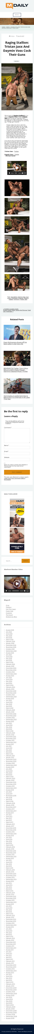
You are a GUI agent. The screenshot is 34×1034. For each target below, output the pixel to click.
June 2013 (9, 908)
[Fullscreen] (25, 173)
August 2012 (10, 927)
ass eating (14, 297)
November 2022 (11, 715)
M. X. (13, 36)
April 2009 (9, 1003)
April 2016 (9, 843)
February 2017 (10, 824)
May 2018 (9, 797)
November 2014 (11, 875)
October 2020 (10, 763)
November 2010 (11, 967)
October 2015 (10, 854)
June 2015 (9, 862)
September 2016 (11, 833)
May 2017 (9, 818)
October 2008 (10, 1014)
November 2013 (11, 898)
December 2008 (11, 1010)
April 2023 (9, 706)
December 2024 (11, 668)
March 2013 (9, 913)
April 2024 (9, 683)
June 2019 (9, 793)
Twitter (16, 151)
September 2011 (11, 948)
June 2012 (9, 930)
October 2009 (10, 991)
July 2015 (9, 860)
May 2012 (9, 932)
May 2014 (9, 887)
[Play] (10, 173)
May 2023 (9, 704)
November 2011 (11, 944)
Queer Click (9, 611)
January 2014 (10, 894)
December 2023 (11, 691)
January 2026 (10, 643)
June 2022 (9, 725)
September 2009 (11, 993)
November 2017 (11, 807)
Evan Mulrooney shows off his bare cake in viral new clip (15, 343)
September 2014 (11, 879)
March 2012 (9, 936)
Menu (17, 15)
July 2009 (9, 997)
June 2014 (9, 885)
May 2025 (9, 658)
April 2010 (9, 980)
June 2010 (9, 976)
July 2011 (8, 951)
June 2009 (9, 999)
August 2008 (10, 1018)
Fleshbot (8, 607)
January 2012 (10, 940)
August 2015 (10, 858)
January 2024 (10, 689)
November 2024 (11, 670)
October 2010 (10, 969)
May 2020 (9, 773)
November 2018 (11, 795)
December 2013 (11, 896)
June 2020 (9, 771)
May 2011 (9, 955)
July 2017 (9, 814)
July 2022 (9, 723)
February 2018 (10, 803)
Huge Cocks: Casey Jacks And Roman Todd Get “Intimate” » (17, 311)
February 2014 (10, 892)
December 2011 (11, 942)
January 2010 (10, 986)
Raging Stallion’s (19, 115)
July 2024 (9, 677)
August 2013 (10, 904)
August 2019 (10, 790)
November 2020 (11, 761)
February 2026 (10, 641)
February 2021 (10, 755)
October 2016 (10, 832)
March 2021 (9, 753)
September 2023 (11, 696)
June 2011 (9, 953)
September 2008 (11, 1016)
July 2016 (9, 837)
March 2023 (9, 708)
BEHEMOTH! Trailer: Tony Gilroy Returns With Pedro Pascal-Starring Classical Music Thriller (16, 369)
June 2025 (9, 656)
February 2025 (10, 664)
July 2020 (9, 769)
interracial (14, 298)
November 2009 (11, 989)
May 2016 (9, 841)
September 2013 (11, 902)
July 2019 (9, 792)
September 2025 (11, 651)
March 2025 (9, 662)
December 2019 (11, 782)
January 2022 (10, 734)
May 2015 (9, 864)
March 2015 (9, 868)
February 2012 (10, 938)
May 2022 (9, 727)
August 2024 (10, 675)
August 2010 (10, 972)
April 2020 (9, 774)
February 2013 (10, 915)
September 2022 (11, 719)
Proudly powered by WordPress (9, 1031)
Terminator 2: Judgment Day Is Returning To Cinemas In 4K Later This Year (17, 397)
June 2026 (9, 634)
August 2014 (10, 881)
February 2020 (10, 778)
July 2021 (9, 746)
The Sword (9, 615)
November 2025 (11, 647)
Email (6, 451)
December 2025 (11, 645)
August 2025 (10, 653)
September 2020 (11, 765)
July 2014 (9, 883)
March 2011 (9, 959)
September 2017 (11, 811)
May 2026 (9, 635)
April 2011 (9, 957)
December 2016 (11, 828)
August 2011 (10, 950)
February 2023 (10, 710)
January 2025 (10, 666)
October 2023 (10, 694)
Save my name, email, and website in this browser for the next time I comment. (16, 466)
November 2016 (11, 830)
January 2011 (10, 963)
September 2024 (11, 674)
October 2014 (10, 877)
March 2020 (10, 776)
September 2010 (11, 970)
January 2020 (10, 780)
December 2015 (11, 851)
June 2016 (9, 839)
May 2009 (9, 1001)
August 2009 (10, 995)
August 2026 (10, 630)
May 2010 (9, 978)
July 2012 (9, 929)
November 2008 (11, 1012)
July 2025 (9, 655)
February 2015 (10, 870)
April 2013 (9, 911)
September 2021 (11, 742)
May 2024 (9, 681)
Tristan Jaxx (23, 299)
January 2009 (10, 1009)
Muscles (20, 298)
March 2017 (9, 822)
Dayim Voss (21, 297)
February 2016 (10, 847)
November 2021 (11, 738)
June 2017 (9, 816)
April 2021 (9, 752)
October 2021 (10, 740)
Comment (8, 427)
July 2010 (9, 974)
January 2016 (10, 849)
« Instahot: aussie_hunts (10, 309)
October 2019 (10, 786)
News (16, 61)
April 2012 (9, 934)
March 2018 (9, 801)
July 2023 (9, 700)
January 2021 (10, 757)
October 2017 (10, 809)
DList (7, 605)
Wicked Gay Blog (11, 617)
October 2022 (10, 717)
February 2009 (10, 1007)
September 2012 (11, 925)
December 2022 (11, 714)
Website (6, 457)
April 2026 (9, 637)
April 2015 (9, 866)
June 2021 (9, 748)
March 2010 (9, 982)
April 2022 (9, 729)
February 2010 (10, 984)
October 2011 (10, 946)
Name (6, 445)
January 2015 (10, 871)
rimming (16, 299)
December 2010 (11, 965)
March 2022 (9, 731)
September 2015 (11, 856)
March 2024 (9, 685)
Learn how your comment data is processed (14, 479)
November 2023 (11, 693)
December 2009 (11, 988)
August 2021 (10, 744)
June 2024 (9, 679)
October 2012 (10, 923)
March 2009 (10, 1005)
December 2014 (11, 873)
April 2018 (9, 799)
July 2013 (9, 906)
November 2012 (11, 921)
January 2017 (10, 826)
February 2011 (10, 961)
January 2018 (10, 805)
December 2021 (11, 736)
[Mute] (22, 173)
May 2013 (9, 910)
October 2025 (10, 649)
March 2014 (9, 891)
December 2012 (11, 919)
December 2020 (11, 759)
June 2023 (9, 702)
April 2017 (9, 820)
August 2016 (10, 835)
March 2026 (9, 639)
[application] (17, 168)
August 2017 (10, 812)
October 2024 (10, 672)
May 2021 (9, 750)
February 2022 (10, 733)
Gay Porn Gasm (11, 609)
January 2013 (10, 917)
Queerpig (9, 613)
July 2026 (9, 632)
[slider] (16, 173)
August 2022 (10, 721)
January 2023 (10, 712)
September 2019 (11, 788)
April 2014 (9, 889)
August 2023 (10, 698)
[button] (17, 168)
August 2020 (10, 767)
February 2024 (10, 687)
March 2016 (9, 845)
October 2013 (10, 900)
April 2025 (9, 660)
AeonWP (30, 1031)
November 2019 (11, 784)
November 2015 (11, 852)
